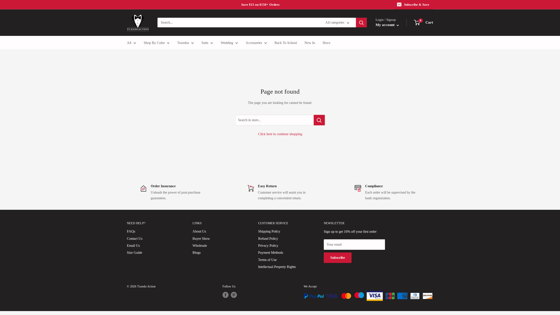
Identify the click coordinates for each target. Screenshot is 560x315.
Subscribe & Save (416, 4)
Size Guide (134, 252)
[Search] (361, 22)
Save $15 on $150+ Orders (260, 4)
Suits (204, 43)
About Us (199, 231)
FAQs (131, 231)
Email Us (133, 245)
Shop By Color (154, 43)
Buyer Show (201, 238)
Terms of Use (267, 260)
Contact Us (134, 238)
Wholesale (199, 245)
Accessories (254, 43)
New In (309, 43)
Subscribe (337, 257)
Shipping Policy (269, 231)
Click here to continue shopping (280, 134)
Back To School (286, 43)
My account (386, 25)
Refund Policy (268, 238)
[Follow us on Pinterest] (234, 295)
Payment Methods (270, 252)
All (129, 43)
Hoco (326, 43)
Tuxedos (183, 43)
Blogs (196, 252)
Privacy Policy (268, 245)
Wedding (227, 43)
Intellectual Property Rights (277, 267)
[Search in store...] (319, 120)
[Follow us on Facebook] (225, 295)
